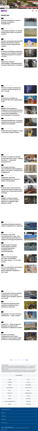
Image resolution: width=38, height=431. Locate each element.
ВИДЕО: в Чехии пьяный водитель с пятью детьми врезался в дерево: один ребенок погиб (10, 200)
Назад (11, 359)
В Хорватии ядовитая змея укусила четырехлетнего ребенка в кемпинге (10, 305)
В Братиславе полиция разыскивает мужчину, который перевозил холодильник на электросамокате (9, 248)
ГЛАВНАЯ (2, 13)
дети (10, 390)
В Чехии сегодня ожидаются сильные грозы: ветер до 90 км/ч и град (11, 89)
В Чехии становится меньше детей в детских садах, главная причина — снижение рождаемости (12, 159)
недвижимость (28, 393)
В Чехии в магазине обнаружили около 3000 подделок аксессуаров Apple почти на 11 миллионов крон (11, 337)
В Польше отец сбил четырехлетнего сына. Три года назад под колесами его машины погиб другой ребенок (11, 237)
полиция (10, 382)
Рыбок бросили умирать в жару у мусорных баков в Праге (12, 131)
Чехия (9, 379)
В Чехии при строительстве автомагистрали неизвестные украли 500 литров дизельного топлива (11, 190)
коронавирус (28, 384)
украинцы (28, 401)
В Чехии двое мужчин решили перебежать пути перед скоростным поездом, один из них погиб (11, 295)
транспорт (28, 398)
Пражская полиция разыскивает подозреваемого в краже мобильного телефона (11, 63)
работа (28, 390)
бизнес (9, 398)
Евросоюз (9, 393)
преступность (28, 387)
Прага (28, 379)
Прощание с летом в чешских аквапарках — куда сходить (11, 314)
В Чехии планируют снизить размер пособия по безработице (10, 22)
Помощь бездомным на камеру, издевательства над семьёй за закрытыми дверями (12, 122)
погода (28, 395)
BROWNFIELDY (3, 412)
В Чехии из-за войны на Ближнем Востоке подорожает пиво (12, 99)
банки (9, 404)
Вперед (26, 359)
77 (23, 359)
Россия (28, 382)
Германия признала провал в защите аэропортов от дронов (11, 225)
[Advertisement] (19, 76)
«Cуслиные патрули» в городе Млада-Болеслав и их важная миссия (11, 32)
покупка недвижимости (9, 401)
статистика (28, 404)
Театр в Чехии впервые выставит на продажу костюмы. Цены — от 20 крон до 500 (11, 259)
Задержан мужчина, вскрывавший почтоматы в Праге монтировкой (10, 179)
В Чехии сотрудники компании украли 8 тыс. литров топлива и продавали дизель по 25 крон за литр (12, 54)
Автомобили (10, 387)
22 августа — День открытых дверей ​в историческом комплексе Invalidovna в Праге (11, 325)
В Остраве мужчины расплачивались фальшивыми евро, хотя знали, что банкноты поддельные (12, 169)
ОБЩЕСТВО (11, 13)
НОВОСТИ (6, 13)
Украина (10, 384)
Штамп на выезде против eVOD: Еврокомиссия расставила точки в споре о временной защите (12, 43)
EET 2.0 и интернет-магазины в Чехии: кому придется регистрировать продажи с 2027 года (11, 269)
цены (10, 395)
